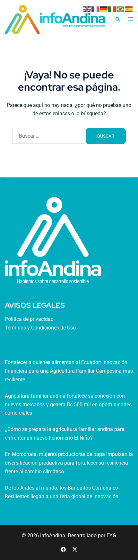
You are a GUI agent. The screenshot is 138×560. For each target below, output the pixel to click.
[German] (104, 9)
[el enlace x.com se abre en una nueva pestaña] (74, 549)
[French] (95, 9)
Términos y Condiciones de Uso (40, 328)
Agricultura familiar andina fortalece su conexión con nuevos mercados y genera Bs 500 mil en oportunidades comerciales (68, 404)
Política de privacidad (29, 319)
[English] (87, 9)
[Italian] (112, 9)
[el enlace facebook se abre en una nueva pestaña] (63, 549)
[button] (117, 19)
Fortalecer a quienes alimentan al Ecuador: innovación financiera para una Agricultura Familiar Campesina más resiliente (69, 371)
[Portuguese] (120, 9)
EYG (111, 535)
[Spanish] (129, 9)
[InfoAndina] (55, 19)
